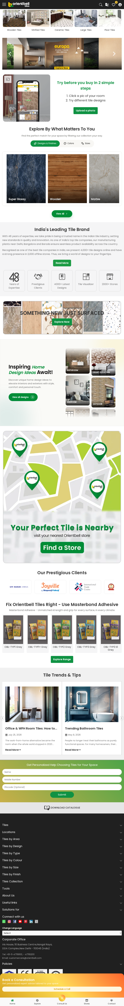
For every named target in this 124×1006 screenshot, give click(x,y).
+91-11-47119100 (14, 954)
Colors (70, 143)
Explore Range (62, 659)
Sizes (87, 143)
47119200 (29, 954)
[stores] (86, 1000)
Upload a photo (85, 110)
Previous (10, 54)
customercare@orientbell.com (25, 958)
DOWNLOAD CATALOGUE (65, 808)
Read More (62, 263)
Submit (62, 794)
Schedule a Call (62, 989)
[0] (113, 4)
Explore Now (62, 322)
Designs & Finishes (47, 143)
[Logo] (18, 4)
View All (60, 213)
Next (120, 19)
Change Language (12, 928)
